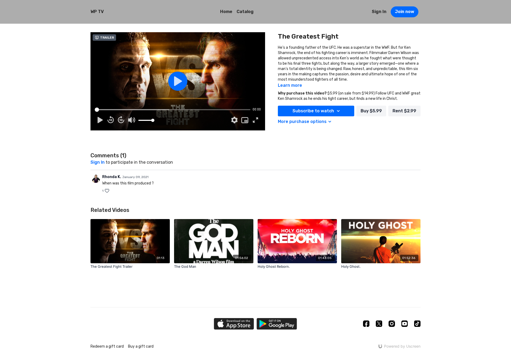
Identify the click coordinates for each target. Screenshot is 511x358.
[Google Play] (276, 324)
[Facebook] (366, 323)
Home (226, 11)
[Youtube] (404, 323)
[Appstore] (233, 324)
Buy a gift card (141, 346)
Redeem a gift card (107, 346)
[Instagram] (392, 323)
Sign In (379, 11)
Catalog (245, 11)
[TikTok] (417, 323)
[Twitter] (379, 323)
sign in (97, 162)
